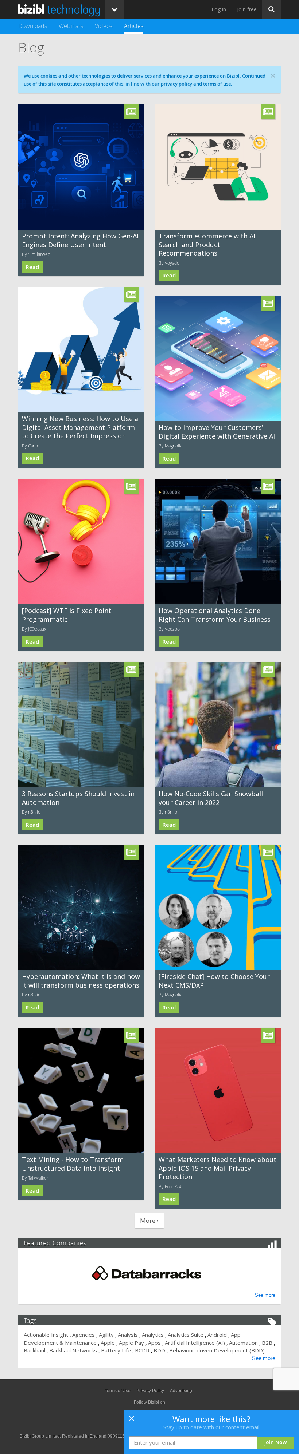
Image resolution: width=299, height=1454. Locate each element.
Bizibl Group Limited (40, 1436)
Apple (108, 1342)
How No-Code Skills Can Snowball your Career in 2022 (211, 797)
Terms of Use (118, 1390)
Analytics (153, 1334)
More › (149, 1220)
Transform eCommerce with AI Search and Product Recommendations (207, 244)
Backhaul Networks (73, 1350)
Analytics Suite (185, 1334)
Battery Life (116, 1350)
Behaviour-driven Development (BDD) (217, 1350)
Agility (106, 1334)
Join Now (275, 1442)
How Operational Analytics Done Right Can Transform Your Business (215, 614)
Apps (154, 1342)
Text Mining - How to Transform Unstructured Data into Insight (73, 1163)
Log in (218, 9)
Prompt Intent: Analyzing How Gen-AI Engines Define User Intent (80, 240)
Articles (133, 26)
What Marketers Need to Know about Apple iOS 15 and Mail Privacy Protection (217, 1168)
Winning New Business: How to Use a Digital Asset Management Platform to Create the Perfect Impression (80, 427)
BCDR (142, 1350)
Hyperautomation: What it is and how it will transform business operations (81, 980)
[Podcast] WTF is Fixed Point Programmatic (66, 614)
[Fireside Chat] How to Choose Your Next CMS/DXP (214, 980)
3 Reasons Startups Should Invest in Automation (78, 797)
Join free (247, 9)
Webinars (71, 26)
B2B (267, 1342)
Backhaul (34, 1350)
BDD (159, 1350)
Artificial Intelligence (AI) (195, 1342)
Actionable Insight (46, 1334)
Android (217, 1334)
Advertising (181, 1390)
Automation (243, 1342)
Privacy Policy (150, 1390)
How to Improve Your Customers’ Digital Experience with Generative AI (217, 431)
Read (32, 267)
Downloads (32, 26)
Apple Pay (131, 1342)
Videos (103, 26)
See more (265, 1295)
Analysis (128, 1334)
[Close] (131, 1420)
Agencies (83, 1334)
